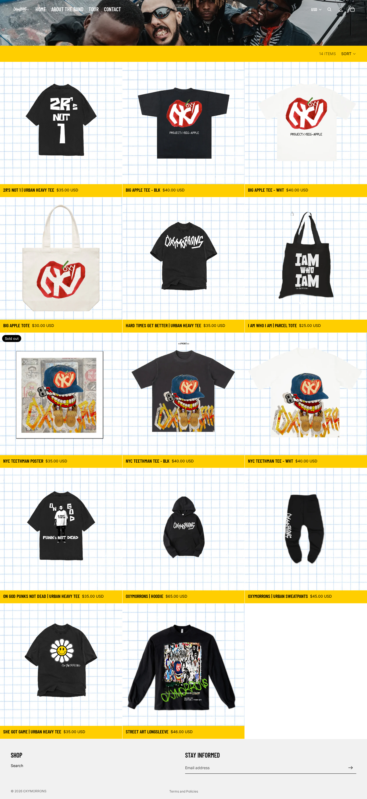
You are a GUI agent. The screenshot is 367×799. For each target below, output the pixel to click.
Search (17, 765)
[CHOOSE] (114, 176)
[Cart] (352, 9)
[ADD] (114, 311)
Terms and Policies (183, 791)
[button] (348, 54)
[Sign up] (350, 767)
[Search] (329, 9)
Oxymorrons (34, 791)
